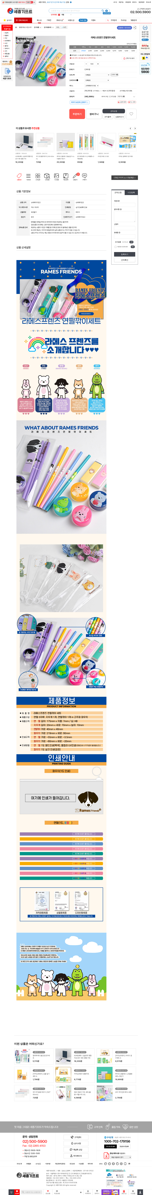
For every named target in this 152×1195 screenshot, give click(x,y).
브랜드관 (71, 20)
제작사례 (90, 1164)
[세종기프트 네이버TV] (109, 1164)
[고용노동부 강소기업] (119, 1176)
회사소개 (148, 2)
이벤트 (93, 20)
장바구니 (134, 2)
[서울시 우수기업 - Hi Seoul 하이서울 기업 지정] (109, 1175)
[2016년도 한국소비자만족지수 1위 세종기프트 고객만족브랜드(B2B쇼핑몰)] (116, 1170)
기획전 (49, 20)
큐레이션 (59, 20)
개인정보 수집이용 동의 (122, 247)
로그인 (115, 2)
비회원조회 (128, 2)
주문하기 (77, 114)
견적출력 (107, 117)
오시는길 (38, 1164)
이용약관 (47, 1164)
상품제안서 (119, 117)
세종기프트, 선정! (54, 2)
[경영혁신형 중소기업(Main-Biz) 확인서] (131, 1176)
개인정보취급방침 (60, 1164)
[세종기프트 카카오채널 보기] (129, 1164)
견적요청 (113, 111)
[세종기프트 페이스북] (113, 1164)
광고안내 (72, 1164)
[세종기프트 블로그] (105, 1164)
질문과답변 (141, 2)
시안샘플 (81, 1164)
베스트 (39, 21)
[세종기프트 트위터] (117, 1164)
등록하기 (124, 254)
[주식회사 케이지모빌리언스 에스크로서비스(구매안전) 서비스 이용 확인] (131, 1183)
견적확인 (124, 260)
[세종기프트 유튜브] (125, 1164)
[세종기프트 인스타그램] (121, 1164)
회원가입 (121, 2)
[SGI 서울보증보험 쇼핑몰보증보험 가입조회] (114, 1183)
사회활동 (28, 1164)
